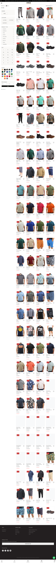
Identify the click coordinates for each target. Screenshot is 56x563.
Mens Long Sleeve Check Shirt (18, 161)
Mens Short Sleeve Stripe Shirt (18, 428)
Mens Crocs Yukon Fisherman (39, 72)
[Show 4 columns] (6, 5)
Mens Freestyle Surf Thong (28, 142)
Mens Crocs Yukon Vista (18, 90)
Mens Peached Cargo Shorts (48, 179)
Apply (8, 86)
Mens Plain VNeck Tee (28, 267)
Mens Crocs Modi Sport (29, 72)
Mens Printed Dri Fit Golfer (19, 285)
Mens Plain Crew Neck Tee (29, 250)
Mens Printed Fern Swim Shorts (49, 303)
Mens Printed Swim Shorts (48, 337)
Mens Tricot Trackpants (38, 500)
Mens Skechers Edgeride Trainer (48, 427)
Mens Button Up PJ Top (39, 36)
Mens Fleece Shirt (49, 124)
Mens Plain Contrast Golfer (48, 214)
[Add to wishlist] (24, 20)
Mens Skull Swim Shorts (49, 464)
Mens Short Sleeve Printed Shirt (28, 392)
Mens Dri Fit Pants (18, 125)
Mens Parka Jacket (28, 179)
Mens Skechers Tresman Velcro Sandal (28, 464)
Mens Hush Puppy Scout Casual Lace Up (48, 143)
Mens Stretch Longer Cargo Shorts (48, 483)
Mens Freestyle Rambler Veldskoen (18, 143)
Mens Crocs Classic (38, 54)
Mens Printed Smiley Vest (18, 337)
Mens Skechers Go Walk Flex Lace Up (18, 446)
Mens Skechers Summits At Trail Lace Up (39, 446)
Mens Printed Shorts (48, 320)
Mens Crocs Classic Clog (18, 72)
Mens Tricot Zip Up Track (48, 500)
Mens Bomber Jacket (28, 36)
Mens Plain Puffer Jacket (19, 267)
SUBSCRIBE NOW (28, 543)
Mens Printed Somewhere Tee (38, 337)
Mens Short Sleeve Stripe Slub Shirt (28, 428)
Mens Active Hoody (28, 19)
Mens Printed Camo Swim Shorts (48, 268)
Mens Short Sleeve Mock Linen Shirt (38, 373)
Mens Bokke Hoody (18, 36)
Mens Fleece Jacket (38, 125)
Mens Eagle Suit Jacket (28, 125)
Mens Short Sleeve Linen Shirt (28, 355)
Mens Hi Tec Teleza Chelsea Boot (38, 143)
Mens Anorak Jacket (38, 19)
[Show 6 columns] (8, 5)
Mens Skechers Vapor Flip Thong (39, 464)
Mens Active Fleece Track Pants (18, 20)
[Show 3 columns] (5, 5)
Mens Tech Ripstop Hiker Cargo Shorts (28, 501)
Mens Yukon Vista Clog (49, 518)
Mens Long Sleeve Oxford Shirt (28, 161)
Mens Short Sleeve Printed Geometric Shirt (18, 392)
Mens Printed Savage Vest (38, 320)
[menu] (1, 3)
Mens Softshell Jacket (18, 482)
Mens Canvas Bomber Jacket (18, 54)
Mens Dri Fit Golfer (48, 90)
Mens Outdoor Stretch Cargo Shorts (18, 179)
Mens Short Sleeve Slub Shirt (49, 409)
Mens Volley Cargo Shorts (38, 518)
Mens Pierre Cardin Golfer (18, 197)
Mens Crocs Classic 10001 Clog (48, 54)
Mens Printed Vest (18, 355)
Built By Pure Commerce (35, 557)
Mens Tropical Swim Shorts (18, 518)
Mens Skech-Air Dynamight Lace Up (38, 428)
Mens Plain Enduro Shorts (38, 250)
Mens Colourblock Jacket (28, 54)
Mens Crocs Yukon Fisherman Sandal (49, 72)
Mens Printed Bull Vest (39, 267)
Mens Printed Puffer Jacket (28, 320)
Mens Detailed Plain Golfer (28, 90)
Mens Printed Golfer (18, 320)
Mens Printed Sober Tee (28, 337)
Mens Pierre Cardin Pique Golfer (38, 215)
